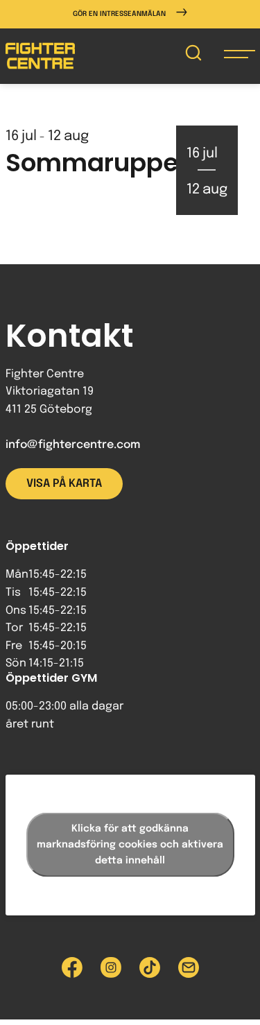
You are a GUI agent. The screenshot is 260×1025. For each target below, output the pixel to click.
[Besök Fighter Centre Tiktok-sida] (149, 967)
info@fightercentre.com (73, 445)
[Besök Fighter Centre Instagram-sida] (111, 967)
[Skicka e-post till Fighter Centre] (188, 967)
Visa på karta (64, 484)
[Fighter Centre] (40, 55)
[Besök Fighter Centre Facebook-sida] (72, 967)
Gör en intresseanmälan (119, 13)
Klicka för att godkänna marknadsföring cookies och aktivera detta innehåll (130, 844)
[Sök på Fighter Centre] (193, 56)
